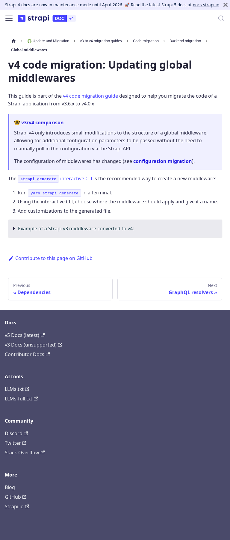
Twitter (13, 443)
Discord (13, 433)
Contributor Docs (24, 354)
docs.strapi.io (206, 4)
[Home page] (13, 40)
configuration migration (162, 161)
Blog (10, 487)
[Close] (225, 5)
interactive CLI (56, 178)
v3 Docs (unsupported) (31, 344)
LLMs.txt (14, 389)
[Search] (221, 18)
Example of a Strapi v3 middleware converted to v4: (76, 228)
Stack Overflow (22, 452)
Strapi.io (14, 506)
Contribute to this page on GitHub (54, 258)
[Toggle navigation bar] (9, 18)
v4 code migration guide (90, 96)
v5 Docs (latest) (22, 335)
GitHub (13, 497)
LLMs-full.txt (18, 398)
